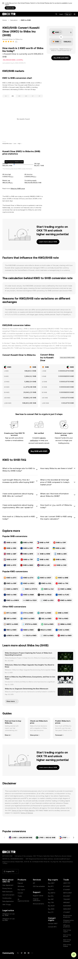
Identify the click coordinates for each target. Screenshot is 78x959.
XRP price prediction (66, 926)
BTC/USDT (66, 886)
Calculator (14, 20)
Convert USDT (53, 923)
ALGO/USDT (67, 906)
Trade (20, 896)
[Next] (74, 838)
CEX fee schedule (39, 886)
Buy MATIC (51, 893)
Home (4, 20)
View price (34, 735)
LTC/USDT (66, 912)
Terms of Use (16, 810)
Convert (20, 893)
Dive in (7, 735)
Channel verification (36, 899)
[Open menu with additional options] (75, 14)
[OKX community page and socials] (32, 953)
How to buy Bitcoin (67, 935)
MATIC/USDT (67, 893)
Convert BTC (52, 927)
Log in (61, 14)
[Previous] (4, 838)
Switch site (10, 8)
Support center (38, 895)
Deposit (20, 883)
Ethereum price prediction (68, 921)
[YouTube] (28, 953)
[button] (56, 14)
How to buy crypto (67, 930)
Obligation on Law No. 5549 (8, 914)
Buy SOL (51, 896)
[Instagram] (25, 953)
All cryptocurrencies (23, 900)
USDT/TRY (66, 883)
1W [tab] (19, 96)
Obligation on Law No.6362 (8, 919)
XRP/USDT (66, 902)
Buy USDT (51, 883)
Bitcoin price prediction (67, 916)
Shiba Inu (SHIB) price (18, 188)
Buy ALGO (51, 906)
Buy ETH (51, 889)
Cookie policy (6, 898)
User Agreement (7, 885)
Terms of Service (26, 813)
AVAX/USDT (67, 909)
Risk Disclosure (7, 891)
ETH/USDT (66, 889)
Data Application (8, 901)
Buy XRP (51, 899)
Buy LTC (50, 912)
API (34, 883)
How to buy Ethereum (67, 940)
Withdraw (21, 886)
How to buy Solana (67, 945)
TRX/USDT (66, 899)
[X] (18, 953)
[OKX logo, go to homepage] (8, 14)
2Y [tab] (39, 96)
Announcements (38, 904)
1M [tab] (26, 96)
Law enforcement (8, 895)
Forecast (58, 735)
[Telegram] (21, 953)
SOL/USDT (66, 896)
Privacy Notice (7, 888)
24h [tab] (13, 96)
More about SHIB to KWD (67, 357)
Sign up (68, 14)
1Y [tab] (32, 96)
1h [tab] (6, 96)
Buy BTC (51, 886)
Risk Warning (30, 810)
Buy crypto (21, 889)
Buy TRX (51, 902)
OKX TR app (6, 904)
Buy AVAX (51, 909)
